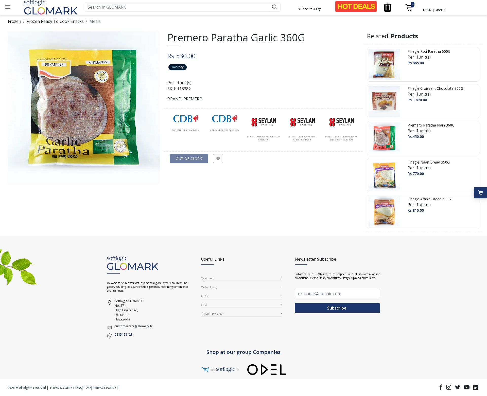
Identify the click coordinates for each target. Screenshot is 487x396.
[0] (408, 7)
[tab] (186, 123)
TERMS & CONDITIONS (65, 388)
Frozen (14, 21)
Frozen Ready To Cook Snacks (55, 21)
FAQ (88, 388)
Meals (95, 21)
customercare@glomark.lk (133, 326)
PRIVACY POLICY (105, 388)
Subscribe (337, 308)
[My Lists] (387, 7)
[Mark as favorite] (218, 158)
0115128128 (123, 334)
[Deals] (356, 6)
